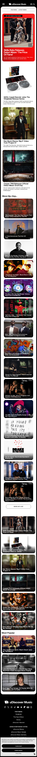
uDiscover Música (18, 729)
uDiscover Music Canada (18, 732)
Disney (18, 719)
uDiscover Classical (18, 722)
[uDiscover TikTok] (15, 707)
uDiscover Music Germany (18, 734)
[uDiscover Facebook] (5, 707)
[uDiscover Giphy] (31, 707)
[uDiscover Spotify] (21, 707)
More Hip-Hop (18, 506)
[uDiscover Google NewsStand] (28, 707)
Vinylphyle (18, 714)
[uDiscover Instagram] (11, 707)
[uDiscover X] (8, 707)
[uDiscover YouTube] (18, 707)
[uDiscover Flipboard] (24, 707)
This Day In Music (18, 717)
